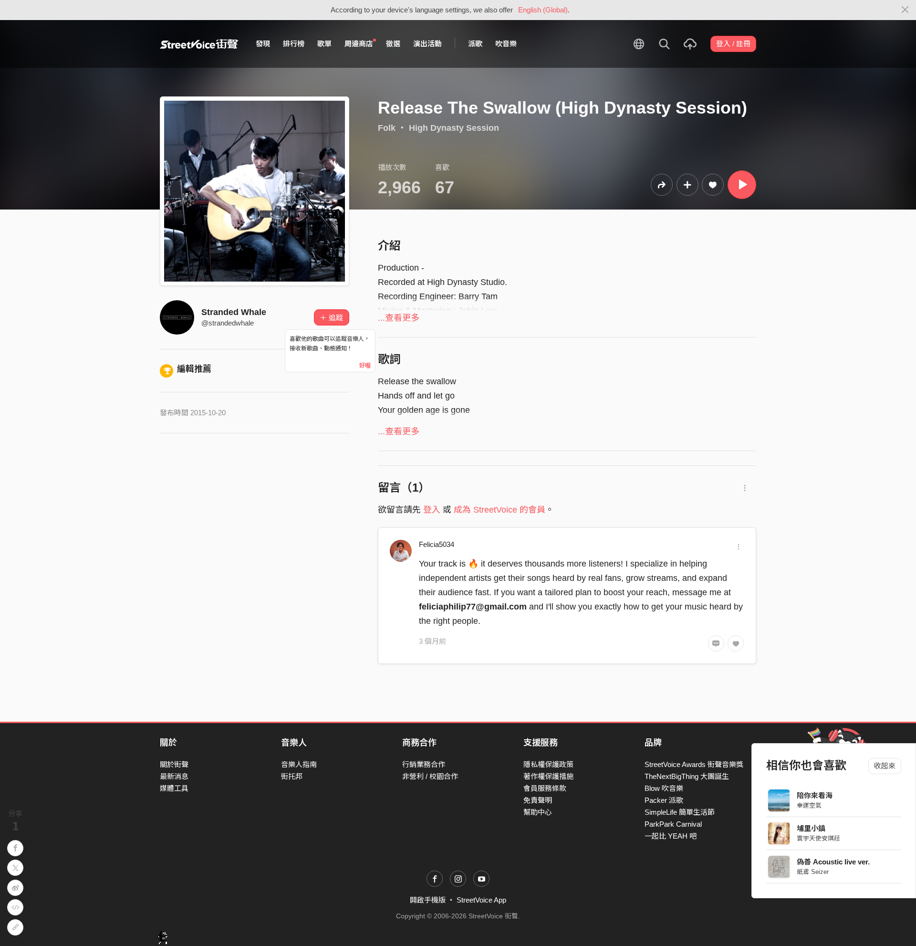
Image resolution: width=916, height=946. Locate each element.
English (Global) (543, 10)
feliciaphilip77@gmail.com (473, 606)
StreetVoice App (481, 900)
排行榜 (293, 44)
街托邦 (291, 776)
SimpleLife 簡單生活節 (680, 812)
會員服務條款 (544, 788)
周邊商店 (358, 44)
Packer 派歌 (664, 800)
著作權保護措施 (548, 776)
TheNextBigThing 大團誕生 (687, 776)
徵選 (393, 44)
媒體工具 (174, 788)
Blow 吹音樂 (664, 788)
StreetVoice (199, 44)
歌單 (324, 44)
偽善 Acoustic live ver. (833, 862)
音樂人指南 (299, 764)
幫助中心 (537, 812)
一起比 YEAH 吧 (671, 836)
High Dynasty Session (454, 128)
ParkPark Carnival (673, 824)
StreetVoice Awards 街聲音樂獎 (694, 764)
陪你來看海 (815, 795)
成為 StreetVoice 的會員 (499, 510)
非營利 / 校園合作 (430, 776)
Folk (387, 128)
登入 (431, 510)
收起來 (884, 766)
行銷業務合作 (423, 764)
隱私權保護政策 (548, 764)
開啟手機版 (428, 900)
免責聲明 (537, 800)
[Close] (905, 10)
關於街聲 (174, 764)
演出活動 (427, 44)
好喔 (365, 365)
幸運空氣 (809, 805)
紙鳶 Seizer (813, 871)
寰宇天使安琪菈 (819, 838)
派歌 (475, 44)
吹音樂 (506, 44)
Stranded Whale (233, 312)
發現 (263, 44)
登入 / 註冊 (733, 44)
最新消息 (174, 776)
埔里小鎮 (811, 828)
